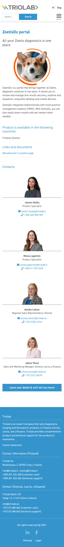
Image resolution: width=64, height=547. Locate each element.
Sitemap (27, 540)
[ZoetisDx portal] (32, 67)
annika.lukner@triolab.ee (34, 318)
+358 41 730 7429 (33, 268)
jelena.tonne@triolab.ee (33, 371)
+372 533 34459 (33, 375)
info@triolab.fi (10, 470)
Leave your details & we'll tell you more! (32, 387)
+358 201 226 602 (11, 478)
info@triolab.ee (10, 504)
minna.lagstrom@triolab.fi (33, 264)
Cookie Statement (12, 445)
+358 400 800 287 (33, 215)
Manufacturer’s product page (18, 153)
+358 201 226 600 (11, 474)
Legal (38, 540)
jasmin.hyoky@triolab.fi (33, 211)
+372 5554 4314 (33, 322)
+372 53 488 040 (11, 507)
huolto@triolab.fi (28, 470)
